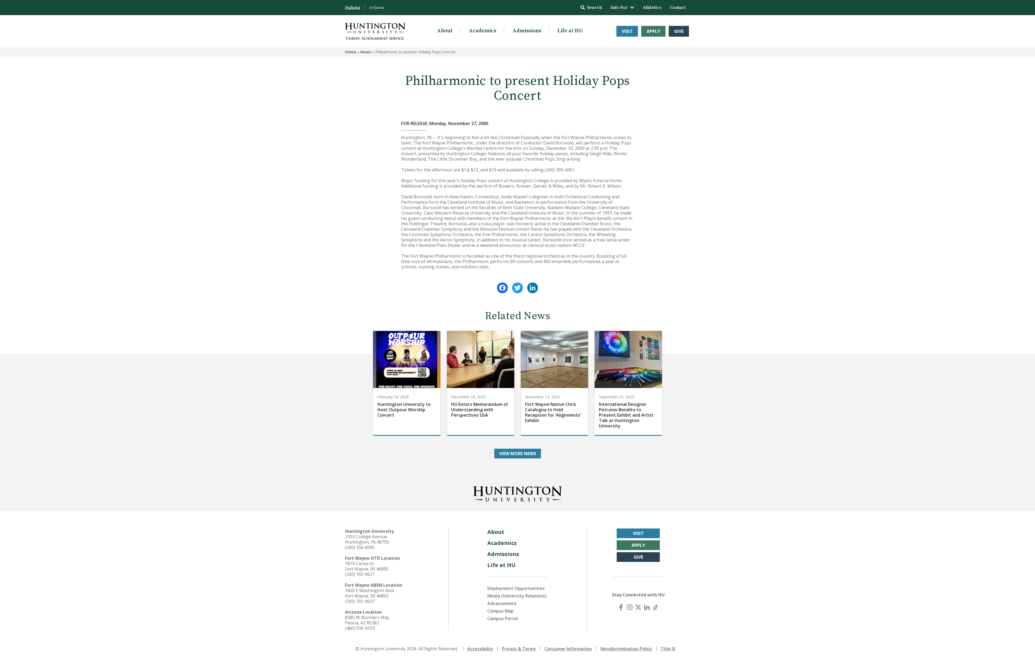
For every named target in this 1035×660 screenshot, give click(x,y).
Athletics (652, 7)
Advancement (502, 603)
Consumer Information (568, 649)
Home (350, 51)
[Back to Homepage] (517, 493)
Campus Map (500, 611)
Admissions (526, 30)
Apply (653, 31)
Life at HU (570, 30)
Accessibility (480, 649)
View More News (517, 454)
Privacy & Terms (519, 649)
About (445, 30)
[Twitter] (517, 287)
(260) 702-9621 (360, 574)
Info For (619, 7)
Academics (482, 30)
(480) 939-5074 (360, 628)
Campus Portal (502, 618)
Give (679, 31)
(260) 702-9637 (360, 601)
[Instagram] (629, 607)
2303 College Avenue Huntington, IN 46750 (367, 539)
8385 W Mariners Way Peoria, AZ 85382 (367, 620)
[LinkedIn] (532, 287)
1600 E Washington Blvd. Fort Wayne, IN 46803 (370, 593)
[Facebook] (502, 287)
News (365, 51)
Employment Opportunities (516, 588)
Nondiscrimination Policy (626, 649)
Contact (678, 7)
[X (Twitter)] (638, 607)
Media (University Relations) (517, 596)
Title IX (668, 649)
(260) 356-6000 (360, 547)
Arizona (376, 7)
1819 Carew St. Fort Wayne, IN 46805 (366, 566)
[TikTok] (655, 607)
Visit (627, 31)
